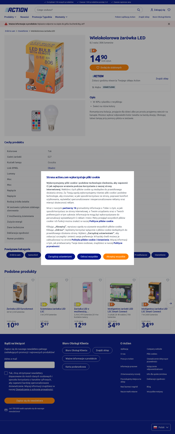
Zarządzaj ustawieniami (60, 256)
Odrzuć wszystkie (89, 256)
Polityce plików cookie (101, 221)
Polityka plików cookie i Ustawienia (90, 240)
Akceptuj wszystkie (116, 256)
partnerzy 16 (69, 208)
